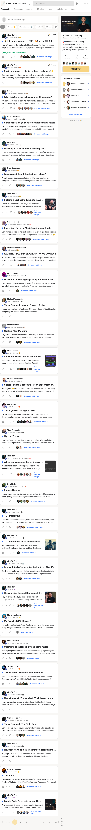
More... (48, 27)
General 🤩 (11, 27)
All (2, 27)
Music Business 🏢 (26, 27)
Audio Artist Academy (72, 35)
